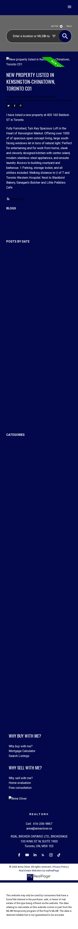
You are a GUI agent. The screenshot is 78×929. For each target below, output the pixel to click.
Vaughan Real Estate (19, 677)
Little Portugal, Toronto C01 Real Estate (32, 527)
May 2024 (13, 377)
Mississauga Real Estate (22, 551)
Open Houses (15, 223)
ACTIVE (54, 26)
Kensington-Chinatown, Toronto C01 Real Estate (44, 100)
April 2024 (13, 382)
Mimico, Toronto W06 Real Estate (28, 546)
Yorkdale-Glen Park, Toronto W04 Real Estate (36, 711)
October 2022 (15, 401)
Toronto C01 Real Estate (22, 609)
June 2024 (13, 372)
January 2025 (15, 338)
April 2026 (13, 270)
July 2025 (12, 309)
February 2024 (15, 392)
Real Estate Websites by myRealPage (39, 870)
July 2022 (12, 416)
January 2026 (15, 285)
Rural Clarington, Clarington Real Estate (31, 580)
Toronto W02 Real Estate (22, 658)
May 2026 (13, 266)
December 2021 (17, 421)
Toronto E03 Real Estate (22, 643)
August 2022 (14, 411)
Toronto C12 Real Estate (22, 633)
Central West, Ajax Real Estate (26, 454)
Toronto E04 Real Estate (22, 648)
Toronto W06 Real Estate (22, 662)
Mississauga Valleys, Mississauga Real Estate (37, 556)
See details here (36, 120)
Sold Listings (15, 232)
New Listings (15, 218)
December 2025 (17, 290)
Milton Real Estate (18, 541)
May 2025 (13, 319)
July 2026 (12, 256)
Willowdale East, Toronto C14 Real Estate (33, 706)
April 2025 (13, 324)
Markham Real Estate (20, 532)
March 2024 (14, 387)
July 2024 (12, 367)
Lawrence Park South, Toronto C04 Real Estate (37, 517)
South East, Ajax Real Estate (24, 590)
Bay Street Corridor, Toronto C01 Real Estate (35, 444)
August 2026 (14, 251)
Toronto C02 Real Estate (22, 614)
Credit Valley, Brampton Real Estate (29, 468)
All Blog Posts (15, 213)
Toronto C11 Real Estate (22, 629)
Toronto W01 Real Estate (22, 653)
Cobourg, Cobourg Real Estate (26, 464)
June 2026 (13, 261)
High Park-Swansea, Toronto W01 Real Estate (36, 498)
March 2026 (14, 275)
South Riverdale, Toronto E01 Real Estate (33, 594)
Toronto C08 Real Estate (22, 619)
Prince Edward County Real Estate (28, 575)
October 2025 (15, 299)
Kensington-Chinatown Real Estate (29, 502)
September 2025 (17, 304)
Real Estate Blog (17, 227)
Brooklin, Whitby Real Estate (24, 449)
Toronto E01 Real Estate (22, 638)
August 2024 (14, 363)
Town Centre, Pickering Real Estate (29, 672)
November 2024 (17, 348)
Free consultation (20, 788)
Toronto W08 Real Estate (22, 667)
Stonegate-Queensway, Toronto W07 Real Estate (38, 599)
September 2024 (17, 358)
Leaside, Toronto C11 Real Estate (28, 522)
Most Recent (14, 246)
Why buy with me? (21, 746)
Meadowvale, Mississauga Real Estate (32, 536)
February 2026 (15, 280)
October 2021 (15, 425)
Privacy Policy (60, 866)
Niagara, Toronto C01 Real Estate (28, 570)
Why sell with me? (21, 778)
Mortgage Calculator (22, 751)
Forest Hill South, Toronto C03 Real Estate (34, 493)
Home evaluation (20, 783)
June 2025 (13, 314)
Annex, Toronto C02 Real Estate (27, 439)
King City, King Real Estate (23, 512)
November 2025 (17, 295)
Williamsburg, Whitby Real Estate (28, 701)
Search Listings (19, 756)
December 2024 (17, 343)
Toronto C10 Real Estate (22, 624)
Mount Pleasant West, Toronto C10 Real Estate (37, 565)
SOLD (69, 26)
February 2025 (15, 333)
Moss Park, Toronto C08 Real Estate (30, 561)
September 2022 (17, 406)
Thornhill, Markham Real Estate (26, 604)
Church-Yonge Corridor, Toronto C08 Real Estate (37, 459)
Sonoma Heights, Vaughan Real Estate (31, 585)
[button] (19, 855)
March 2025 (14, 329)
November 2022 (17, 396)
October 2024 (15, 353)
